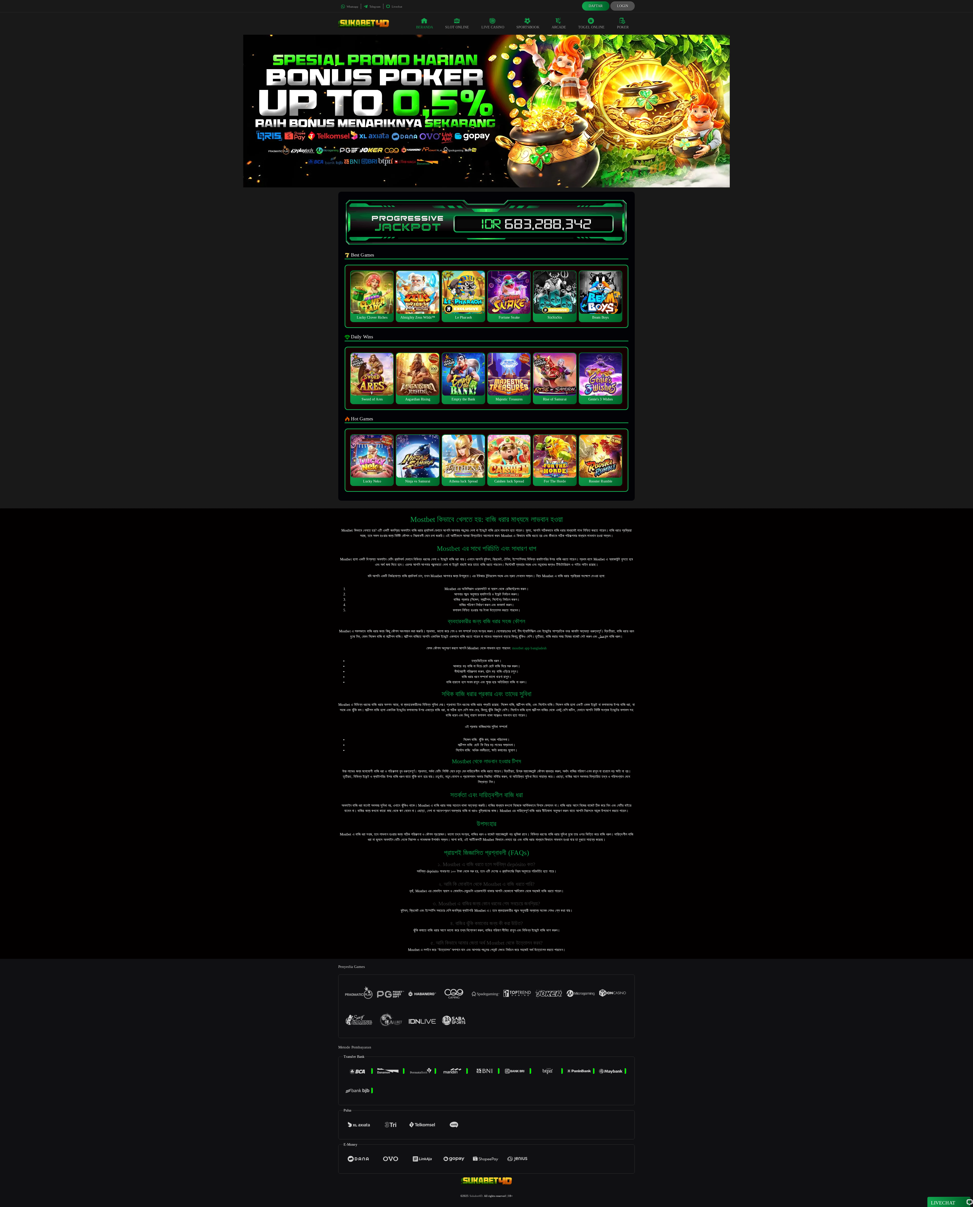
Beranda (424, 27)
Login (622, 6)
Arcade (559, 27)
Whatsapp (352, 6)
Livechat (396, 6)
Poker (623, 27)
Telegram (375, 6)
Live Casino (492, 27)
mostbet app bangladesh (529, 648)
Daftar (596, 6)
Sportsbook (527, 27)
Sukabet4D (476, 1195)
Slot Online (457, 27)
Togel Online (591, 27)
